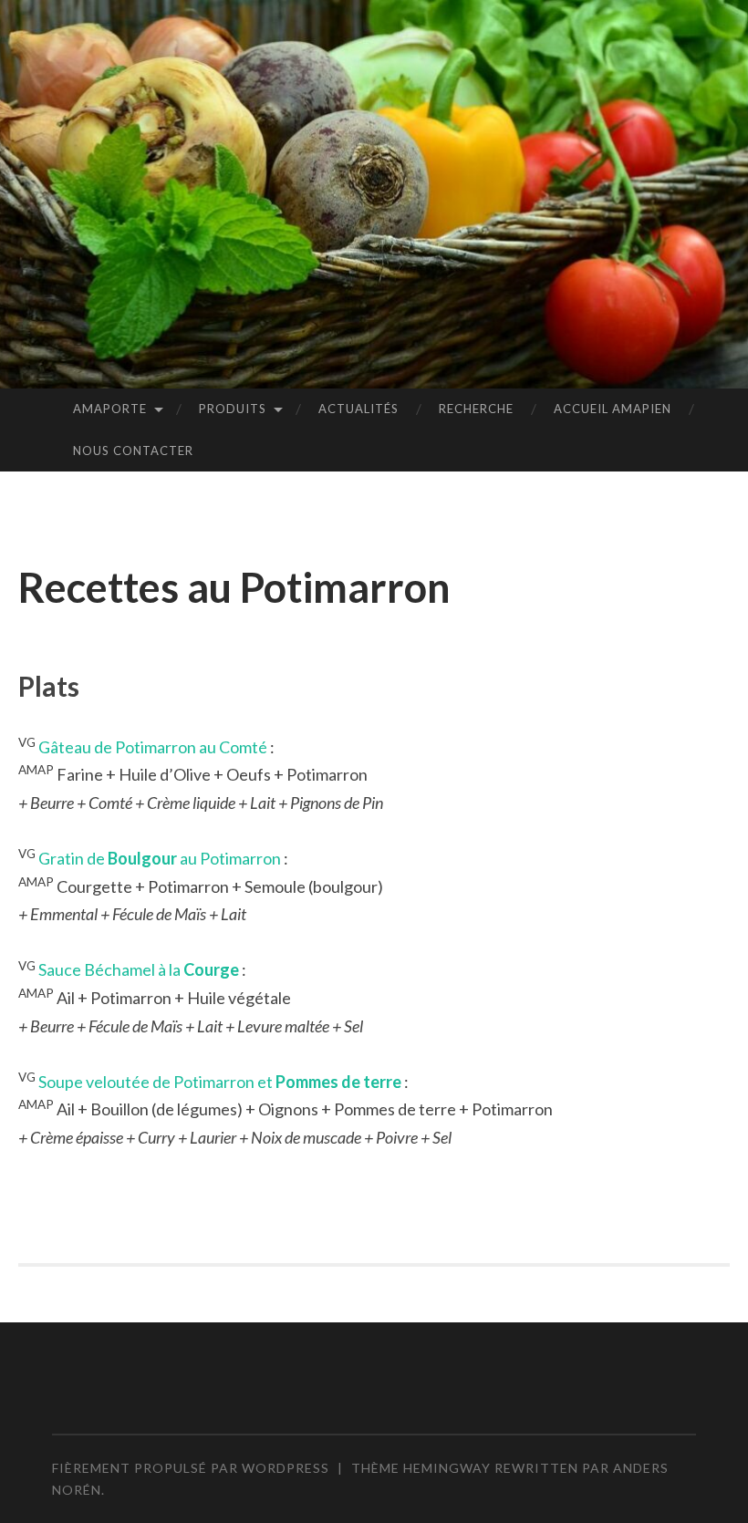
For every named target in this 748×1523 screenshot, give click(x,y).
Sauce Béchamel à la (138, 969)
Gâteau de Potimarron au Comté (152, 747)
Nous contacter (133, 450)
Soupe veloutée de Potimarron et (219, 1082)
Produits (232, 408)
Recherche (476, 408)
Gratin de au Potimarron (159, 858)
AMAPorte (110, 408)
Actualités (358, 408)
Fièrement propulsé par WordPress (190, 1468)
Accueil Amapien (612, 408)
